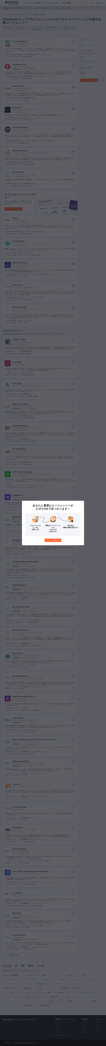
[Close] (82, 503)
